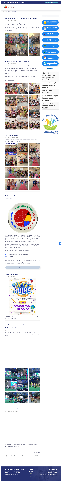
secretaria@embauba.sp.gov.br (50, 474)
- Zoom (55, 2)
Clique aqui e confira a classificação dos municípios (17, 267)
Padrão (51, 2)
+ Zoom (47, 2)
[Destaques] (18, 7)
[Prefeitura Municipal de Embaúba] (9, 7)
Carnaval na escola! (11, 135)
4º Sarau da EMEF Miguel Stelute (15, 409)
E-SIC (12, 2)
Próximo (36, 455)
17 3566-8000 (52, 469)
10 (30, 455)
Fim (7, 456)
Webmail (7, 2)
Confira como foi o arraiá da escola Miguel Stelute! (21, 18)
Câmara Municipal (20, 2)
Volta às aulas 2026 (11, 274)
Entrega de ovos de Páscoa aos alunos (17, 61)
